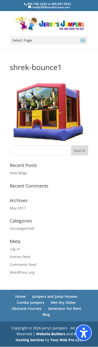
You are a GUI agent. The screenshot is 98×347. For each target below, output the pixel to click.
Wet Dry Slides (63, 302)
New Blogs (18, 172)
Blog (46, 314)
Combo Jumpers (30, 302)
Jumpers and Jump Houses (54, 296)
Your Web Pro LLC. (66, 339)
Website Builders (50, 333)
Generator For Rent (64, 308)
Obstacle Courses (26, 308)
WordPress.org (22, 272)
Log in (15, 249)
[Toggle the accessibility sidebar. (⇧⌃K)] (84, 333)
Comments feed (23, 264)
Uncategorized (22, 228)
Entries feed (20, 256)
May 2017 (18, 208)
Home (20, 296)
